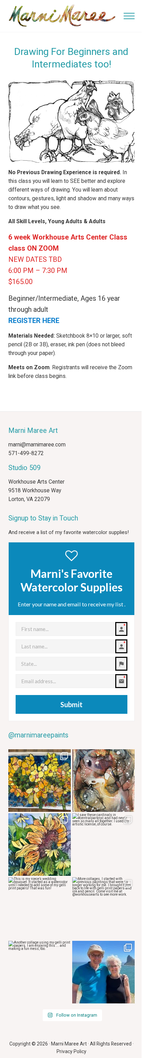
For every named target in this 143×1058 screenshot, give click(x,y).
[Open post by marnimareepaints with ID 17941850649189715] (103, 972)
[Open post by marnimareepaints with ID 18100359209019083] (39, 844)
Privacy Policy (71, 1051)
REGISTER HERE (33, 320)
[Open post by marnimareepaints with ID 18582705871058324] (103, 780)
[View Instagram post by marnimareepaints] (64, 805)
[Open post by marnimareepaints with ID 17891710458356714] (39, 780)
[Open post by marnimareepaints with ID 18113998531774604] (39, 972)
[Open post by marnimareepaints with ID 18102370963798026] (39, 908)
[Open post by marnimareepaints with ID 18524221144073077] (103, 844)
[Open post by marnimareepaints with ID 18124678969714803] (103, 908)
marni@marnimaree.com (37, 445)
